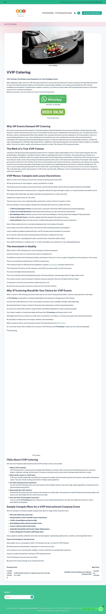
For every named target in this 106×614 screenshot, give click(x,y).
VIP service (61, 323)
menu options (53, 265)
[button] (92, 13)
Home (5, 24)
